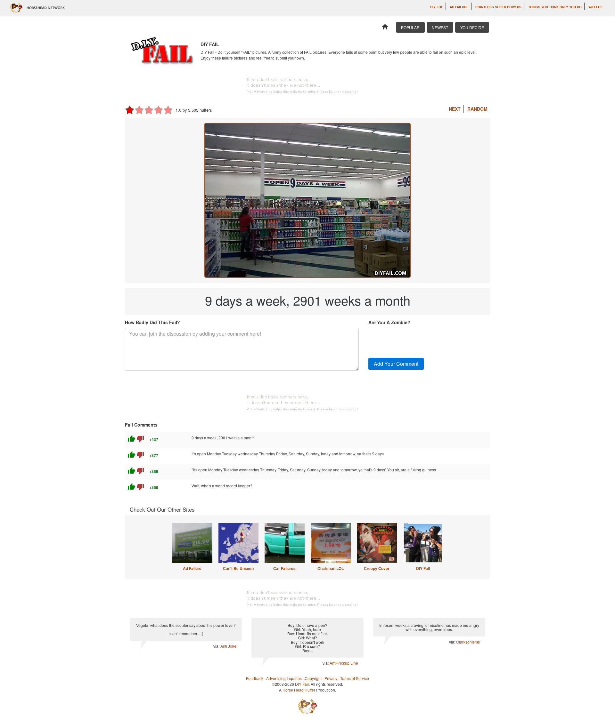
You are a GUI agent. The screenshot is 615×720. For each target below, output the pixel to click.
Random (477, 109)
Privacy (330, 678)
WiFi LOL (595, 7)
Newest (440, 27)
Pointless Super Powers (498, 7)
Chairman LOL (330, 568)
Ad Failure (459, 7)
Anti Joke (228, 646)
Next (455, 109)
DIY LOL (436, 7)
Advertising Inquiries (284, 678)
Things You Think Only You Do (555, 7)
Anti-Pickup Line (344, 663)
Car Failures (284, 568)
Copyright (313, 678)
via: (216, 646)
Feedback (254, 678)
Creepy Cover (377, 568)
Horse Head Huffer (299, 689)
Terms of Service (354, 678)
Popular (410, 27)
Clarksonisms (468, 641)
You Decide (472, 27)
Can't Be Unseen (238, 568)
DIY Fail (423, 568)
